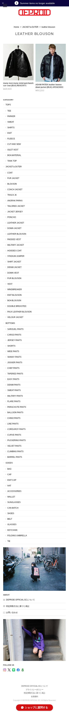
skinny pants (14, 357)
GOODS (9, 463)
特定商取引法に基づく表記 (17, 606)
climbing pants (15, 451)
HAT (9, 486)
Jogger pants (14, 362)
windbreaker (14, 289)
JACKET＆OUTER (30, 27)
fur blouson (14, 278)
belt (9, 519)
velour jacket (15, 317)
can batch (12, 508)
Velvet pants (14, 446)
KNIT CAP (11, 480)
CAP (9, 474)
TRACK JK (12, 195)
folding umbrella (17, 535)
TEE (9, 111)
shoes (10, 513)
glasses (11, 524)
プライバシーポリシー (34, 690)
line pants (12, 424)
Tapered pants (15, 374)
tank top (12, 161)
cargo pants (14, 335)
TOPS (8, 105)
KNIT (9, 133)
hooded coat (14, 251)
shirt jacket (14, 262)
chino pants (13, 418)
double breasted (16, 306)
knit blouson (14, 295)
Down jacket (14, 228)
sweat (10, 122)
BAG (9, 469)
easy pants (13, 379)
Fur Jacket (13, 178)
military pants (15, 396)
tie (8, 541)
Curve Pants (14, 435)
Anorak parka (14, 200)
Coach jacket (14, 189)
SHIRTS (10, 127)
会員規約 (34, 696)
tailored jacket (16, 206)
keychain (12, 530)
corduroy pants (16, 429)
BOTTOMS (10, 323)
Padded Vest (14, 239)
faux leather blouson (19, 312)
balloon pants (15, 412)
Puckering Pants (16, 440)
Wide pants (13, 351)
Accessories (14, 491)
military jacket (15, 245)
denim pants (13, 385)
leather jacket (15, 223)
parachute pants (16, 407)
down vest (13, 273)
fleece (11, 139)
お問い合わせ (12, 612)
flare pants (13, 401)
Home (16, 27)
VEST (9, 284)
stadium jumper (15, 256)
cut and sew (14, 144)
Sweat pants (14, 390)
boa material (14, 155)
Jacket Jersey (15, 212)
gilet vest (12, 150)
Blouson (12, 184)
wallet (11, 497)
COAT (10, 173)
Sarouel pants (15, 329)
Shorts (11, 346)
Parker (11, 116)
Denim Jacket (14, 267)
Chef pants (13, 368)
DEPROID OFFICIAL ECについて (20, 600)
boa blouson (14, 300)
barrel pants (14, 457)
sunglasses (14, 502)
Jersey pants (14, 340)
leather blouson (16, 234)
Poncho (11, 217)
